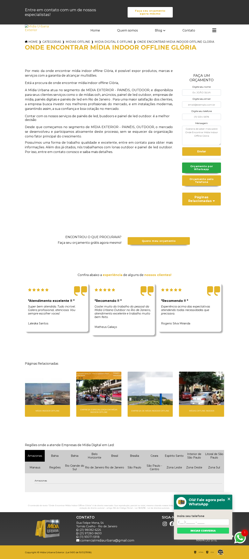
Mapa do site (206, 540)
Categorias (51, 42)
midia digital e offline (113, 42)
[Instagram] (165, 524)
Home (95, 30)
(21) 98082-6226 (90, 530)
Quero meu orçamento (159, 240)
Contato (188, 30)
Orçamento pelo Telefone (201, 180)
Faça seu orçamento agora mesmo (150, 12)
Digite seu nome (201, 86)
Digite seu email (201, 98)
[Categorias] (214, 30)
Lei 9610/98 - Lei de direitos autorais (152, 508)
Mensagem (201, 123)
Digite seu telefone (201, 111)
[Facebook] (172, 524)
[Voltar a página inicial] (37, 28)
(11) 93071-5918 (89, 537)
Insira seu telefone (190, 516)
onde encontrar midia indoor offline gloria (175, 42)
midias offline (78, 42)
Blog (158, 30)
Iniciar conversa (203, 530)
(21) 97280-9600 (90, 533)
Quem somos (127, 30)
